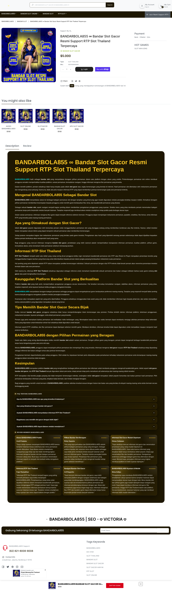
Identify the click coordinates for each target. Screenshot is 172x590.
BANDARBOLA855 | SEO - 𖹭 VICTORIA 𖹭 (87, 519)
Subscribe (162, 531)
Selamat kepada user (27, 570)
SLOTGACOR (42, 126)
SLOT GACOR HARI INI (94, 567)
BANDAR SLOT (22, 21)
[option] (8, 123)
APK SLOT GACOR (76, 126)
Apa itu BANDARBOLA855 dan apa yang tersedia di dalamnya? (40, 399)
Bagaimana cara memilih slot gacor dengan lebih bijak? (37, 420)
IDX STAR (90, 552)
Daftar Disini (114, 586)
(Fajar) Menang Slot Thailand (30, 572)
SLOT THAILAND (92, 556)
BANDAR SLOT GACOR (95, 563)
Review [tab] (27, 146)
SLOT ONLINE (25, 126)
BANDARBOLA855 (8, 21)
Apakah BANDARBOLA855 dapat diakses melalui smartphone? (41, 426)
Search (109, 5)
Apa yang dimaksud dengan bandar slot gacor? (35, 406)
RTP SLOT (90, 571)
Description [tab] (12, 146)
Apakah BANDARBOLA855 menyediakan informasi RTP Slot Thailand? (43, 413)
